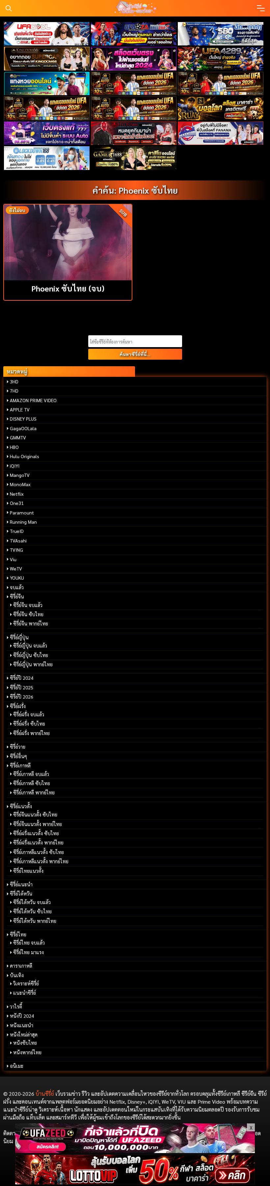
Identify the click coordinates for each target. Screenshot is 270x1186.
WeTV (16, 568)
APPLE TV (20, 409)
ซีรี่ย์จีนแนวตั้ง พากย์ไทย (37, 824)
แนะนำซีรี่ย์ (24, 993)
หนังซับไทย (25, 1043)
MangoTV (20, 475)
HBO (14, 447)
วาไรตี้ (16, 1006)
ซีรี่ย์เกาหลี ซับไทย (31, 783)
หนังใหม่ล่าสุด (24, 1034)
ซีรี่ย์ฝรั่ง (18, 706)
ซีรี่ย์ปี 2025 (21, 687)
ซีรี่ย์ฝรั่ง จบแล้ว (28, 714)
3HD (14, 381)
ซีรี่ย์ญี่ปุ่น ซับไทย (30, 655)
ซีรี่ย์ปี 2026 (21, 697)
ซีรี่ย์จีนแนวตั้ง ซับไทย (35, 814)
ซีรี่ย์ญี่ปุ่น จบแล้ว (30, 645)
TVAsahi (18, 540)
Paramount (22, 512)
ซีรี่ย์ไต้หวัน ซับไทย (32, 911)
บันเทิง (17, 975)
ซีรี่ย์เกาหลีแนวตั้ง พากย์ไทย (40, 861)
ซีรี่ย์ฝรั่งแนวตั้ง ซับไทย (36, 833)
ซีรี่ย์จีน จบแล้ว (27, 605)
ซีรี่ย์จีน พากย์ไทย (30, 623)
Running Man (23, 522)
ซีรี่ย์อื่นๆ (18, 756)
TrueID (17, 531)
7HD (14, 391)
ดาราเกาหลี (21, 966)
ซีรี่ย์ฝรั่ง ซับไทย (29, 724)
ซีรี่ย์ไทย (18, 934)
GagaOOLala (23, 428)
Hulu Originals (24, 456)
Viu (13, 559)
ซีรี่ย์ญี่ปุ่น (19, 637)
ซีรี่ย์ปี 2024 (21, 678)
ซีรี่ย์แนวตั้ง (21, 806)
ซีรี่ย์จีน (17, 596)
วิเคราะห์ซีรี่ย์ (26, 983)
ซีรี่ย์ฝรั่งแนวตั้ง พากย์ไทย (38, 842)
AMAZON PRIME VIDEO (33, 400)
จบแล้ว (17, 587)
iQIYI (14, 466)
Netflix (17, 494)
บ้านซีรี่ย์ (45, 1093)
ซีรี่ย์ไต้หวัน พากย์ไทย (34, 921)
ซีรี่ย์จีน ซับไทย (28, 614)
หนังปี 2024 (22, 1016)
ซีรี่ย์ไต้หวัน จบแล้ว (32, 902)
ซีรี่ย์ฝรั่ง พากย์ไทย (31, 733)
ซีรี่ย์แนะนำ (21, 884)
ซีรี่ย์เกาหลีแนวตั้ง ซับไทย (38, 852)
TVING (16, 550)
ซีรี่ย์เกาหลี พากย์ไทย (34, 792)
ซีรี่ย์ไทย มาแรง (28, 952)
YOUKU (17, 578)
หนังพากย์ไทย (27, 1052)
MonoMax (20, 484)
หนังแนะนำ (21, 1025)
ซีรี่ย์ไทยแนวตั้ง (28, 871)
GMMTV (18, 437)
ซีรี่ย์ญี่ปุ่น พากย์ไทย (33, 664)
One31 (17, 503)
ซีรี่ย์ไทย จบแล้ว (29, 943)
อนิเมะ (16, 1066)
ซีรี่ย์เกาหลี (20, 765)
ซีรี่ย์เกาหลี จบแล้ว (31, 774)
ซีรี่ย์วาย (17, 747)
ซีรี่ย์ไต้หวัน (21, 893)
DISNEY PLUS (23, 419)
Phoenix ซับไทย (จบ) (67, 288)
